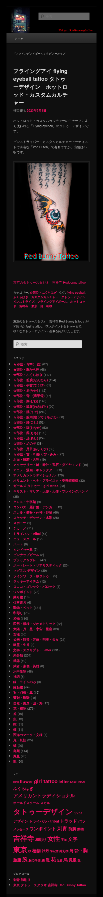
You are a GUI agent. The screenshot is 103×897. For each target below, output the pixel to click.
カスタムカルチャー (44, 297)
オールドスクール (26, 802)
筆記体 (54, 851)
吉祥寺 (23, 306)
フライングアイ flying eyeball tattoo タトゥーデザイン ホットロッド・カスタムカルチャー (40, 86)
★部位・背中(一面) (27, 364)
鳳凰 (16, 756)
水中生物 (19, 671)
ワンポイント (23, 591)
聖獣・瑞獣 (21, 697)
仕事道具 (19, 602)
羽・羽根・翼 (23, 692)
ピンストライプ (23, 301)
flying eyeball (75, 292)
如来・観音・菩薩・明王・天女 (36, 639)
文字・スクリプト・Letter (32, 649)
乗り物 (18, 597)
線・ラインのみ (24, 681)
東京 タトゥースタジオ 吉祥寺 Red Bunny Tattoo (49, 884)
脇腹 (17, 860)
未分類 (18, 655)
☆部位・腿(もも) (25, 432)
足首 (59, 860)
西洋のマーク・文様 (27, 734)
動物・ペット (23, 607)
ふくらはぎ (20, 297)
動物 (80, 829)
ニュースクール (24, 538)
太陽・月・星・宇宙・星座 (32, 628)
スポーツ (19, 522)
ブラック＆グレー (26, 559)
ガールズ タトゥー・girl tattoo (35, 485)
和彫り (18, 612)
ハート (18, 544)
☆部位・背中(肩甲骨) (28, 395)
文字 (73, 839)
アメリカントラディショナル (34, 475)
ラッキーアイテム (26, 581)
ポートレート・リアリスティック (37, 565)
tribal (81, 782)
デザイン (20, 821)
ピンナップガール (26, 554)
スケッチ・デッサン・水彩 (32, 517)
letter (63, 781)
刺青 (62, 828)
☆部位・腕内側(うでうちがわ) (35, 417)
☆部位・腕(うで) (25, 411)
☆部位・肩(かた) (25, 390)
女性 (16, 634)
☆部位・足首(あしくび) (30, 448)
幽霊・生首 (21, 644)
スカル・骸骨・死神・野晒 (32, 512)
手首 (64, 840)
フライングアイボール (52, 301)
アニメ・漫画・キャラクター (34, 469)
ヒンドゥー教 (23, 549)
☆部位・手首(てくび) (28, 385)
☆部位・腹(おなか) (27, 427)
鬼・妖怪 (19, 740)
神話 (16, 676)
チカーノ (19, 528)
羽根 (49, 306)
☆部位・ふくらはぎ (43, 292)
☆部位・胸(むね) (25, 400)
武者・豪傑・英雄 (26, 666)
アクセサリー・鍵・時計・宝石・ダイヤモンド (47, 464)
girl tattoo (46, 781)
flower (26, 781)
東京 (34, 306)
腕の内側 (34, 860)
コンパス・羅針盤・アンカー (34, 507)
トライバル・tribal (27, 533)
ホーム (19, 38)
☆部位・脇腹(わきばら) (30, 406)
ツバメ (78, 813)
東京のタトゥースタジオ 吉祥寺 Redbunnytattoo (49, 282)
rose (73, 781)
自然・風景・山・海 (27, 703)
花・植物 (19, 708)
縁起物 (18, 687)
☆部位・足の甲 (24, 443)
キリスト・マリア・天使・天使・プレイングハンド (50, 491)
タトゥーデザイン (73, 297)
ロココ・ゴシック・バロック (34, 586)
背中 (78, 850)
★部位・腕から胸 (26, 369)
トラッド (68, 821)
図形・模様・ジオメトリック (34, 623)
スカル (45, 802)
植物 (36, 850)
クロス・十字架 (24, 501)
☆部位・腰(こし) (25, 422)
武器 (16, 660)
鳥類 (16, 750)
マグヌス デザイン (26, 570)
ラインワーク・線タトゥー (32, 576)
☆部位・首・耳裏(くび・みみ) (35, 454)
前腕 (72, 829)
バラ (82, 821)
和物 (16, 618)
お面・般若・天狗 (26, 459)
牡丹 (45, 850)
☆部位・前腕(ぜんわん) (30, 379)
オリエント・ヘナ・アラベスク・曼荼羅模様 (45, 480)
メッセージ (20, 829)
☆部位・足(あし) (25, 438)
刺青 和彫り (21, 879)
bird (16, 782)
